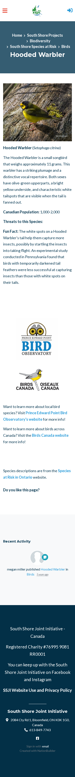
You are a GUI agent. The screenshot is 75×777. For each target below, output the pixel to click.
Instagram (41, 679)
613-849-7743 (40, 730)
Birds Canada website (50, 435)
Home (17, 35)
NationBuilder (46, 750)
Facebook (61, 672)
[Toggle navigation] (5, 10)
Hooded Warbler (53, 569)
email (45, 746)
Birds (65, 46)
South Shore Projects (45, 35)
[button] (70, 11)
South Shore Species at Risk (33, 46)
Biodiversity (40, 41)
